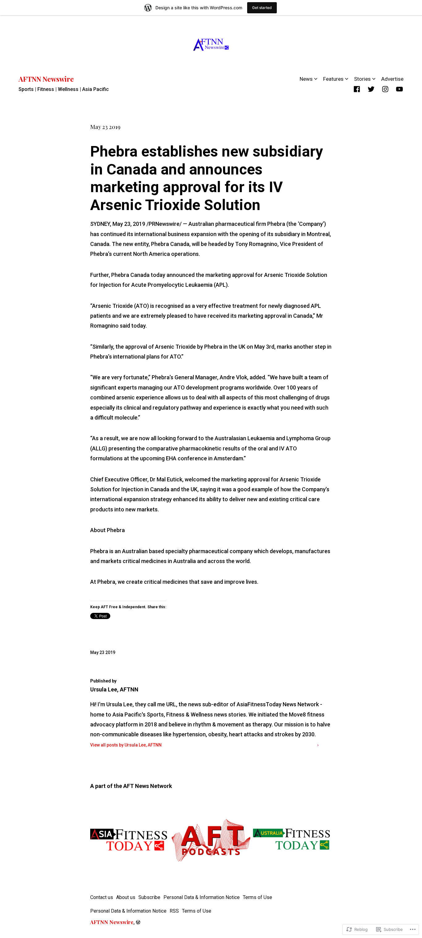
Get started (262, 7)
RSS (174, 911)
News (306, 79)
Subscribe (149, 897)
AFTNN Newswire (46, 79)
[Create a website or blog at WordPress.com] (138, 922)
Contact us (101, 897)
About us (125, 897)
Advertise (392, 79)
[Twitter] (371, 89)
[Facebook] (357, 89)
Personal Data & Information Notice (201, 897)
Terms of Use (257, 897)
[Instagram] (385, 89)
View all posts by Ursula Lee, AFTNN (126, 744)
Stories (362, 79)
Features (333, 79)
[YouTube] (399, 89)
